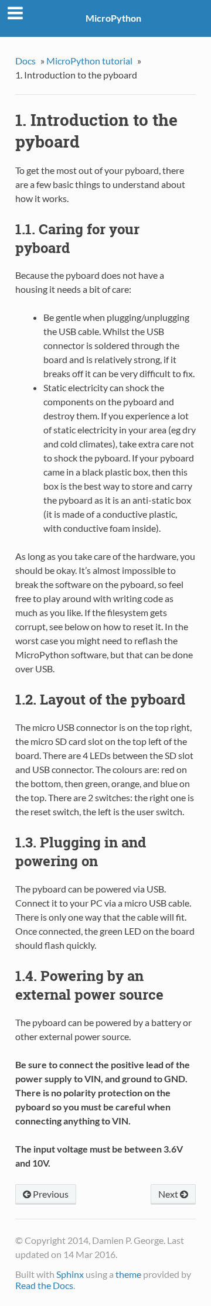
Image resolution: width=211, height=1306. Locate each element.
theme (128, 1274)
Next (169, 1193)
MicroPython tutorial (89, 60)
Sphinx (70, 1274)
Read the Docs (44, 1285)
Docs (25, 60)
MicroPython (113, 17)
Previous (50, 1193)
